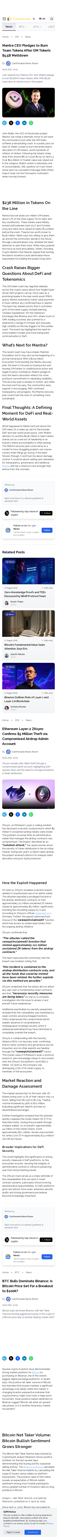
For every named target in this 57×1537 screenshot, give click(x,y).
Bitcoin (35, 1372)
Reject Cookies (13, 1532)
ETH (36, 26)
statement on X (43, 913)
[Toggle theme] (34, 18)
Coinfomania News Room (21, 490)
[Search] (52, 18)
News (9, 26)
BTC (21, 26)
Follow (47, 530)
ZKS (17, 720)
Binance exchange (33, 1467)
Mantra (6, 466)
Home (5, 37)
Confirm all (33, 1532)
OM (17, 37)
